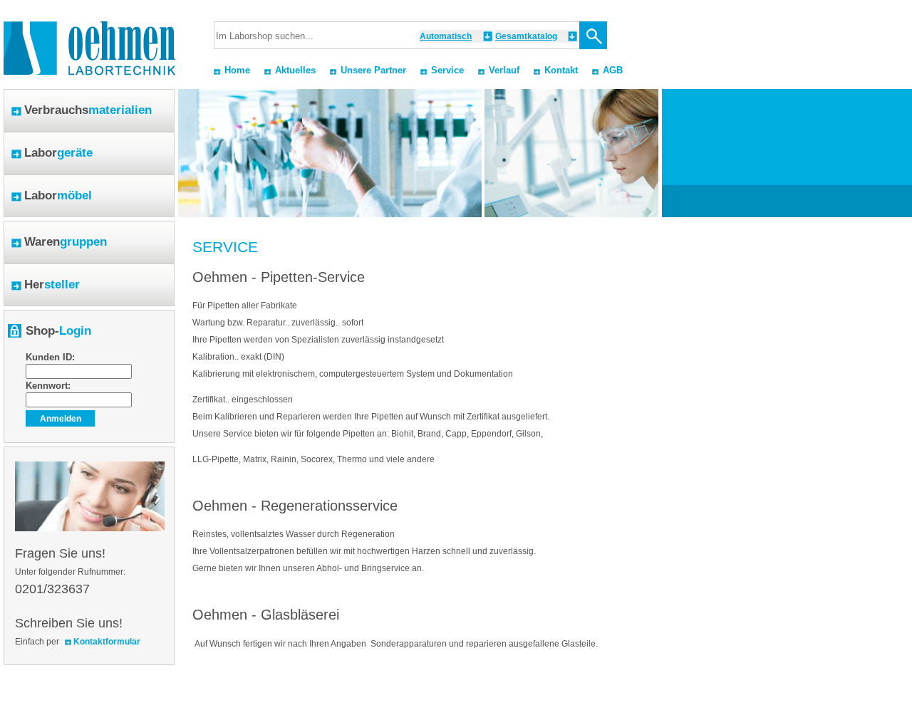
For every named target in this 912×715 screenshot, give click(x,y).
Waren (65, 242)
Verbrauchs (88, 110)
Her (52, 284)
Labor (58, 153)
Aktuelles (295, 70)
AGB (613, 70)
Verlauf (504, 70)
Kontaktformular (106, 642)
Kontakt (561, 70)
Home (237, 70)
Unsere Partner (373, 70)
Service (447, 70)
